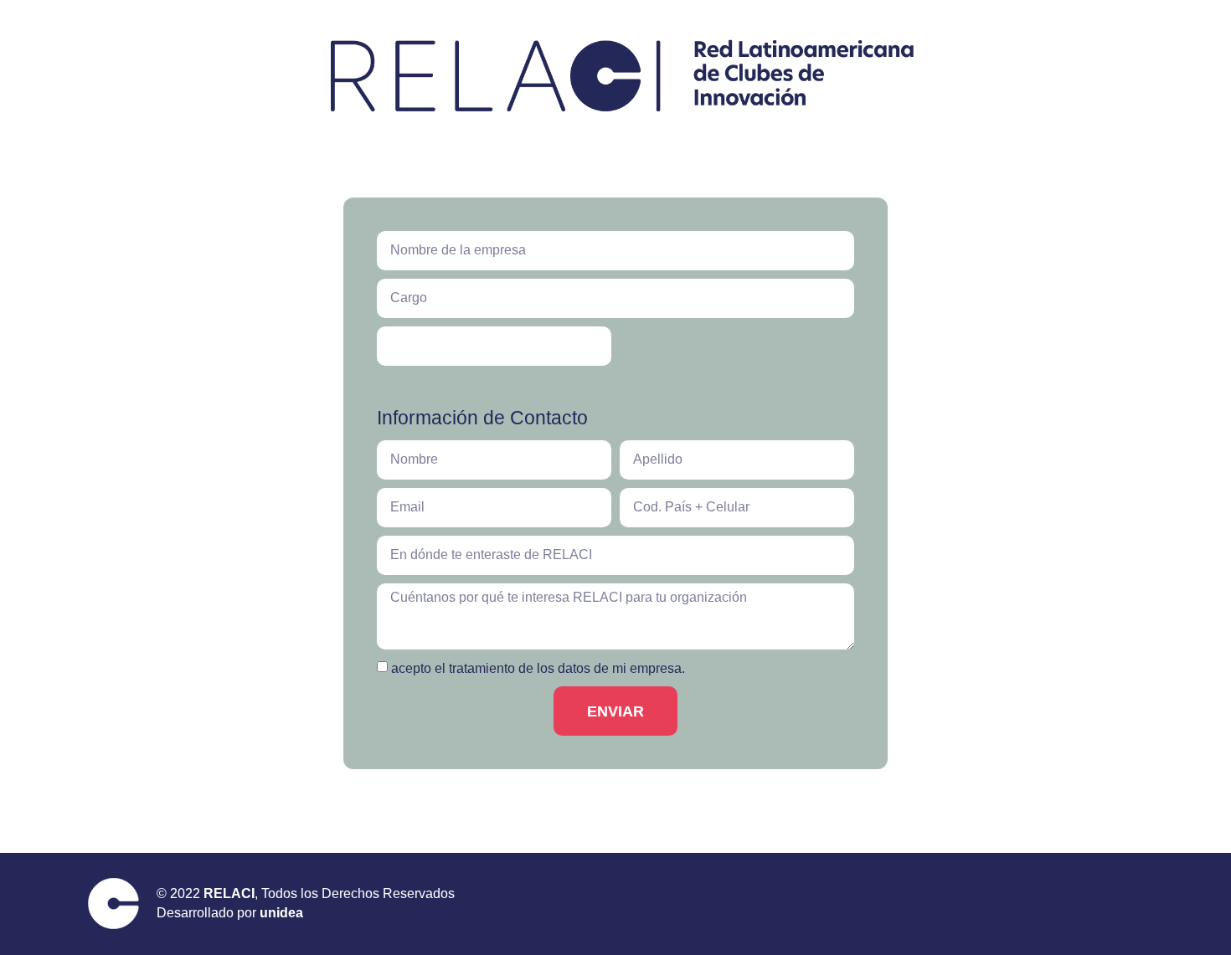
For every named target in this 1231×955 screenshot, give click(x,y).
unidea (281, 913)
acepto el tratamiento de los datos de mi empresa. (538, 668)
